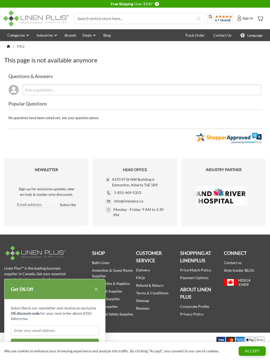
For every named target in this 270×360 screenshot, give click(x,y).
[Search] (198, 18)
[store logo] (37, 18)
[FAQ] (8, 46)
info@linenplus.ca (128, 201)
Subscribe (68, 204)
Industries (45, 35)
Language (255, 35)
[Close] (96, 289)
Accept (252, 351)
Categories (16, 35)
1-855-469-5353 (127, 192)
